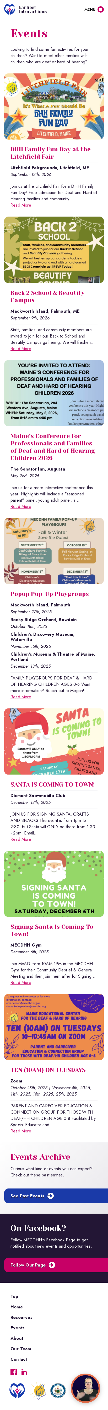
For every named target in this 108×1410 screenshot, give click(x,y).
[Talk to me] (85, 1388)
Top (14, 1296)
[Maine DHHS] (58, 1390)
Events (17, 1328)
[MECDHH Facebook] (13, 1372)
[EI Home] (17, 1390)
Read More (20, 205)
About (16, 1338)
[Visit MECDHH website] (37, 1393)
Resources (21, 1317)
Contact (18, 1359)
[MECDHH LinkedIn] (24, 1372)
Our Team (20, 1349)
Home (16, 1307)
